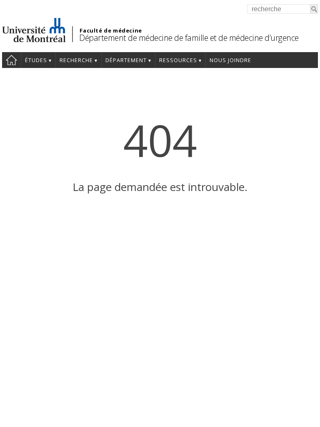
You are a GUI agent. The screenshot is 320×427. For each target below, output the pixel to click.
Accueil (11, 60)
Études (36, 60)
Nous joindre (230, 60)
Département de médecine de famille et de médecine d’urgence (189, 37)
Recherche (76, 60)
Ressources (178, 60)
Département (126, 60)
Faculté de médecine (111, 30)
